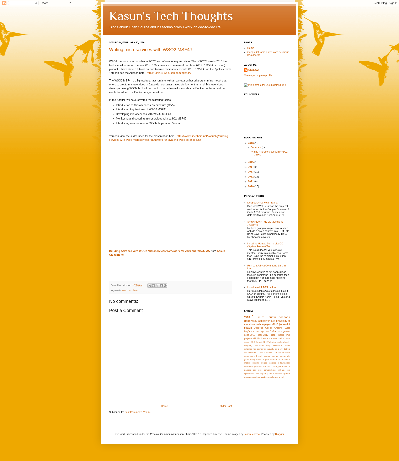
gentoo (286, 331)
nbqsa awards (268, 363)
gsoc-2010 (272, 324)
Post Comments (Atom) (137, 412)
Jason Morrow (252, 434)
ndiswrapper (284, 363)
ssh (288, 370)
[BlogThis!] (153, 286)
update (286, 373)
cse (267, 331)
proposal (267, 366)
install (281, 335)
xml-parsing (275, 377)
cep (262, 331)
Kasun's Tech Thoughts (171, 16)
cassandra (277, 345)
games (267, 356)
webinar (248, 377)
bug (268, 345)
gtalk (246, 359)
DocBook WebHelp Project (262, 202)
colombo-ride (250, 349)
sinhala (281, 370)
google (275, 356)
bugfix (247, 331)
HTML (269, 342)
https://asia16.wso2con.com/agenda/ (169, 72)
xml (280, 338)
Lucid (287, 328)
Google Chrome (274, 328)
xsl (282, 377)
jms (288, 335)
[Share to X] (157, 286)
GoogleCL (260, 342)
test (270, 373)
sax (254, 370)
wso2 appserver (260, 320)
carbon (255, 331)
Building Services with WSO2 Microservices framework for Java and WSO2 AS (159, 251)
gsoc (247, 320)
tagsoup (264, 373)
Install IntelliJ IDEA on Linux (262, 287)
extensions (249, 356)
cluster (287, 345)
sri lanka (263, 338)
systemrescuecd (252, 373)
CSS (253, 342)
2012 (251, 176)
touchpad (277, 373)
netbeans (248, 366)
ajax (274, 342)
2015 (251, 162)
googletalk (285, 356)
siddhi (256, 338)
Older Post (226, 406)
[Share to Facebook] (161, 286)
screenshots (270, 370)
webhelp (261, 324)
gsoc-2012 (262, 335)
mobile (247, 363)
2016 (251, 143)
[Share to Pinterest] (165, 286)
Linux (260, 317)
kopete (266, 359)
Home (164, 406)
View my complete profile (258, 75)
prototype (276, 366)
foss (279, 331)
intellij (252, 359)
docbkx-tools (250, 352)
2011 (251, 181)
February (256, 147)
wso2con (133, 290)
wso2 (125, 290)
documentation (283, 352)
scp (260, 370)
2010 (251, 186)
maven (248, 327)
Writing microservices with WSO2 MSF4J (150, 49)
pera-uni (258, 366)
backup (280, 342)
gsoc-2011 (249, 335)
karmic (259, 359)
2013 (251, 171)
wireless (256, 377)
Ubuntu (271, 317)
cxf (276, 349)
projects (248, 338)
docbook (284, 317)
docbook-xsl (266, 352)
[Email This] (149, 286)
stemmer (273, 338)
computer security (265, 349)
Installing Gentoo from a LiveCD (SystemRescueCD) (265, 245)
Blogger (279, 434)
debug (287, 349)
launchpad (275, 359)
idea (273, 335)
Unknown (253, 70)
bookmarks (259, 345)
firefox (273, 331)
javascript (284, 324)
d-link (280, 349)
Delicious (258, 328)
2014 (251, 166)
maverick (286, 359)
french (259, 356)
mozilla (255, 363)
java (273, 320)
